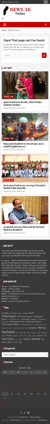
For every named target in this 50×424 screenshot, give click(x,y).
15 (38, 385)
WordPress (43, 420)
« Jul (3, 402)
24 (5, 394)
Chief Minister (38, 324)
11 (12, 385)
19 (18, 389)
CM (26, 328)
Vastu (20, 339)
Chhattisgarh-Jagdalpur (29, 319)
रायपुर (20, 342)
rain (25, 336)
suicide (34, 336)
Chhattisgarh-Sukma (26, 324)
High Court (26, 333)
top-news (8, 338)
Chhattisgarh (9, 316)
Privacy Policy (35, 417)
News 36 (24, 417)
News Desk (21, 108)
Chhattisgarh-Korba (17, 322)
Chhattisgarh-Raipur (10, 324)
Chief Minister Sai (18, 328)
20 (25, 389)
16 (45, 385)
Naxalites (16, 336)
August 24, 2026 (9, 108)
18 (12, 389)
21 (32, 389)
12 (18, 385)
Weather (36, 338)
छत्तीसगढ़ (4, 342)
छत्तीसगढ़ (6, 97)
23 (45, 389)
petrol (21, 336)
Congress (32, 328)
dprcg (41, 327)
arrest (20, 313)
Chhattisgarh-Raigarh (33, 322)
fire (16, 333)
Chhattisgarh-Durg (14, 319)
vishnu (26, 339)
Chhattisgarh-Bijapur (24, 316)
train (16, 339)
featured (8, 332)
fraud (20, 333)
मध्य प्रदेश (15, 342)
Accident (5, 313)
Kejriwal (33, 333)
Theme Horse (15, 420)
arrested (25, 313)
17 (5, 389)
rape (29, 336)
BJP (31, 313)
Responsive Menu (45, 2)
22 (38, 389)
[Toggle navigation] (5, 24)
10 (5, 385)
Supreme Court (42, 336)
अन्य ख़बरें (7, 68)
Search (44, 55)
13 (25, 385)
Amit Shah (13, 313)
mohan (39, 333)
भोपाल (10, 342)
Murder (9, 336)
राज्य (12, 97)
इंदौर (43, 339)
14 (32, 385)
